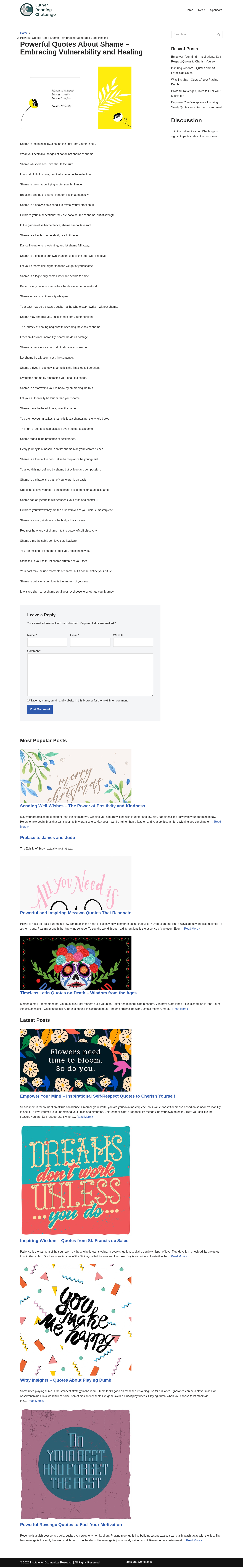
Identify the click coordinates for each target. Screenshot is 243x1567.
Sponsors (216, 10)
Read (201, 10)
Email (74, 635)
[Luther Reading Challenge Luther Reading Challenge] (38, 10)
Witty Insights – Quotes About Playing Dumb (65, 1380)
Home (189, 10)
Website (118, 635)
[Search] (219, 34)
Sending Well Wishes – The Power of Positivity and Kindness (82, 805)
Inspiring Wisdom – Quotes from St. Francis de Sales (74, 1240)
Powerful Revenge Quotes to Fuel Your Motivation (71, 1524)
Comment (34, 651)
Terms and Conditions (138, 1561)
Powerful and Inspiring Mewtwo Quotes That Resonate (75, 912)
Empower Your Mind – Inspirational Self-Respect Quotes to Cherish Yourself (97, 1096)
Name (32, 635)
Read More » (192, 928)
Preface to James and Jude (47, 837)
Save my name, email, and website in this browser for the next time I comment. (79, 700)
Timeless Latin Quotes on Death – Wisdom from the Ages (78, 992)
